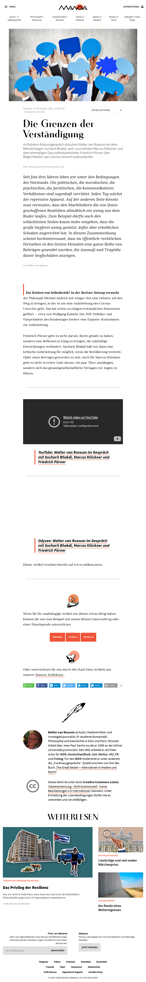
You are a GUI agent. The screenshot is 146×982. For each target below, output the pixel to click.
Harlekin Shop (95, 972)
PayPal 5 (73, 636)
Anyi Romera (24, 903)
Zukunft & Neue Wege (132, 18)
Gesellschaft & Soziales (59, 18)
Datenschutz (94, 967)
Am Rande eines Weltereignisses (109, 907)
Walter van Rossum (37, 265)
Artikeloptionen (101, 110)
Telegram (43, 962)
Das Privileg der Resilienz (25, 887)
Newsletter (101, 962)
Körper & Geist (113, 18)
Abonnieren (57, 950)
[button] (28, 685)
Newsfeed (86, 962)
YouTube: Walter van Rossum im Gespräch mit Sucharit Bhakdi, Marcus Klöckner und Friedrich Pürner (73, 457)
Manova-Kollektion (49, 675)
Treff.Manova (49, 972)
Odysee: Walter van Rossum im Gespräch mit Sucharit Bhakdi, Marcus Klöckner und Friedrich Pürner (73, 545)
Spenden (57, 636)
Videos (57, 962)
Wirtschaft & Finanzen (36, 18)
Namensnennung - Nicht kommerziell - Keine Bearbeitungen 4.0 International (77, 788)
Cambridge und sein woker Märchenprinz (117, 862)
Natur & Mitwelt (80, 18)
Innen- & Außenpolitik (14, 18)
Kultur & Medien (97, 18)
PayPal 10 (88, 636)
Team (62, 967)
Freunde (50, 967)
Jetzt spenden (90, 947)
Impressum (76, 967)
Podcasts (70, 962)
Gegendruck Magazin (72, 972)
